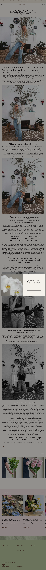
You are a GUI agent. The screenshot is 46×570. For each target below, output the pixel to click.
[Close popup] (43, 276)
